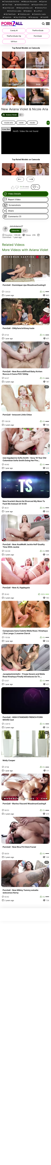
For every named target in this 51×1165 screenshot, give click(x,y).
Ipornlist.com (9, 8)
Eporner (44, 1)
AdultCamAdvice (22, 5)
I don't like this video (17, 187)
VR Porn (14, 41)
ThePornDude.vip (14, 36)
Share (11, 211)
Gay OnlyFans (20, 17)
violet (21, 123)
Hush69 (45, 17)
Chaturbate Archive (11, 1)
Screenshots (15, 205)
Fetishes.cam (25, 14)
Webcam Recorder (30, 1)
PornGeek (38, 36)
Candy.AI (14, 30)
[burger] (48, 23)
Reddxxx (28, 11)
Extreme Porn (42, 8)
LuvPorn (39, 11)
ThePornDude (37, 30)
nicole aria (8, 123)
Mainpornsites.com (25, 8)
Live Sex (6, 129)
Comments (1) (14, 216)
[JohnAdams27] (5, 229)
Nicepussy (34, 17)
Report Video (14, 199)
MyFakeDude (10, 14)
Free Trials (8, 5)
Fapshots (7, 17)
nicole (32, 123)
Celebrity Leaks (40, 14)
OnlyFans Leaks (15, 11)
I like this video (13, 187)
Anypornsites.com (40, 5)
